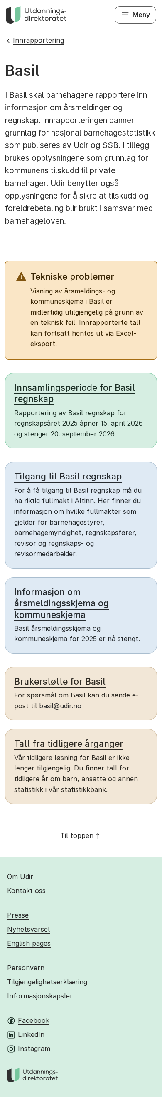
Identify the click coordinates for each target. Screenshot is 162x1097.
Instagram (34, 1048)
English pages (29, 943)
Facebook (33, 1020)
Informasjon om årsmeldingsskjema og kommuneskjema (61, 603)
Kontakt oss (26, 890)
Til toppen (76, 835)
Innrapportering (38, 40)
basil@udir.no (60, 706)
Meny (141, 14)
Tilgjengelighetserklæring (47, 982)
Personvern (25, 968)
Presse (18, 915)
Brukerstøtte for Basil (60, 681)
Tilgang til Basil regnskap (68, 476)
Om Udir (20, 876)
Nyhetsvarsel (28, 929)
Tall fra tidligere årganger (68, 744)
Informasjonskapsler (40, 996)
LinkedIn (31, 1034)
